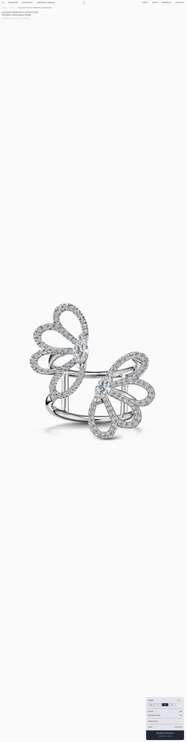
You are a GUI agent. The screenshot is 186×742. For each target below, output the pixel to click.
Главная (4, 7)
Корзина (179, 2)
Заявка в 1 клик (165, 736)
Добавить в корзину (165, 733)
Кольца (12, 7)
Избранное (166, 2)
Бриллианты (27, 2)
